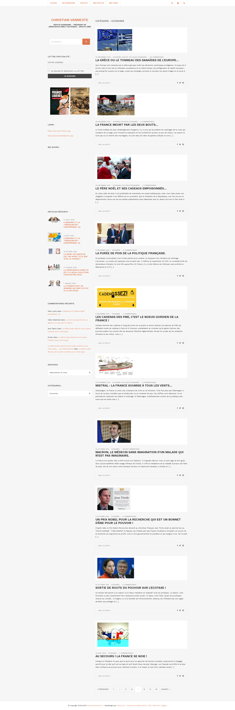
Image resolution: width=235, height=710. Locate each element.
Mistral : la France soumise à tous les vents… (133, 385)
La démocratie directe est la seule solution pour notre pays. (76, 272)
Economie (117, 57)
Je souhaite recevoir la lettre (67, 71)
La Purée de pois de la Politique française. (130, 253)
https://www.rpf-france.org (59, 131)
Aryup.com (120, 705)
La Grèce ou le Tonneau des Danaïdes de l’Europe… (137, 60)
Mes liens (113, 3)
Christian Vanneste (69, 20)
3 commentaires (149, 185)
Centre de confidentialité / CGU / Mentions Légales (147, 705)
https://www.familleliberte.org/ (60, 136)
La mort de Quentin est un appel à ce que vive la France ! (76, 256)
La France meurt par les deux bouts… (126, 124)
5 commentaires (147, 122)
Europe (125, 57)
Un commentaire (157, 57)
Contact (84, 3)
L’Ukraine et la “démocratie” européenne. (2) (72, 224)
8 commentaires (130, 250)
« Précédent (103, 689)
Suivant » (165, 689)
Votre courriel (56, 62)
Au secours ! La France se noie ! (121, 656)
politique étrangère (138, 57)
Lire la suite (103, 83)
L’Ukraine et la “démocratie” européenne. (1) (72, 240)
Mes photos (98, 3)
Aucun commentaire (131, 449)
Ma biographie (68, 3)
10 (156, 689)
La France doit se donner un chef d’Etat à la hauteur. (76, 288)
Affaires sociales (121, 122)
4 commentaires (129, 516)
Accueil (53, 3)
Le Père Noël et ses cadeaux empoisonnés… (131, 188)
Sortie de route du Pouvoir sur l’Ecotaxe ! (130, 587)
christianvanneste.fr (94, 705)
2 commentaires (130, 314)
